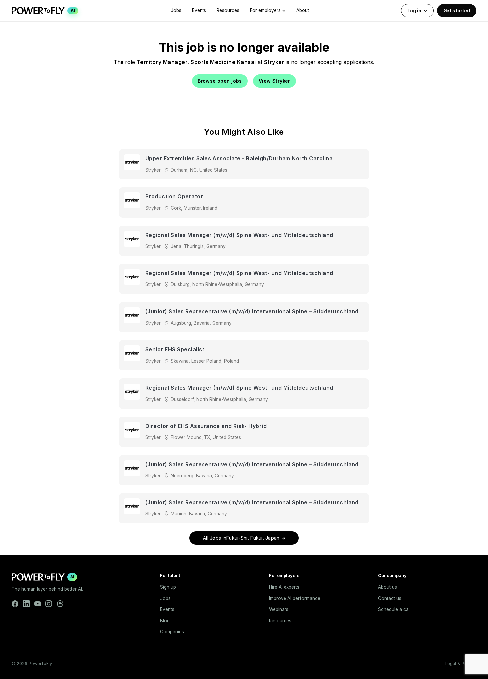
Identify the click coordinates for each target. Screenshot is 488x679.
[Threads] (60, 603)
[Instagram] (48, 603)
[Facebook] (15, 603)
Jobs (176, 10)
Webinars (278, 609)
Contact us (389, 598)
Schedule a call (394, 609)
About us (387, 587)
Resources (228, 10)
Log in (414, 10)
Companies (172, 631)
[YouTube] (37, 603)
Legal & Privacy (460, 663)
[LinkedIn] (26, 603)
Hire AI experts (284, 587)
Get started (456, 10)
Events (199, 10)
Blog (165, 620)
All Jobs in (241, 538)
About (302, 10)
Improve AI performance (294, 598)
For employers (265, 10)
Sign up (168, 587)
